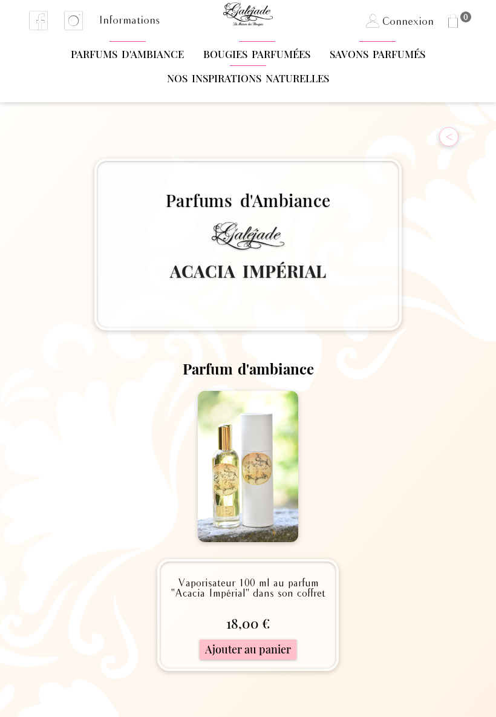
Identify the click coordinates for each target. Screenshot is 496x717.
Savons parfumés (377, 54)
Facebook (38, 20)
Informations (129, 20)
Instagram (73, 20)
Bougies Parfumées (256, 54)
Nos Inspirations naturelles (248, 78)
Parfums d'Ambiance (127, 54)
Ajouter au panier (248, 649)
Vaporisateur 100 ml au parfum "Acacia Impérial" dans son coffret (248, 588)
